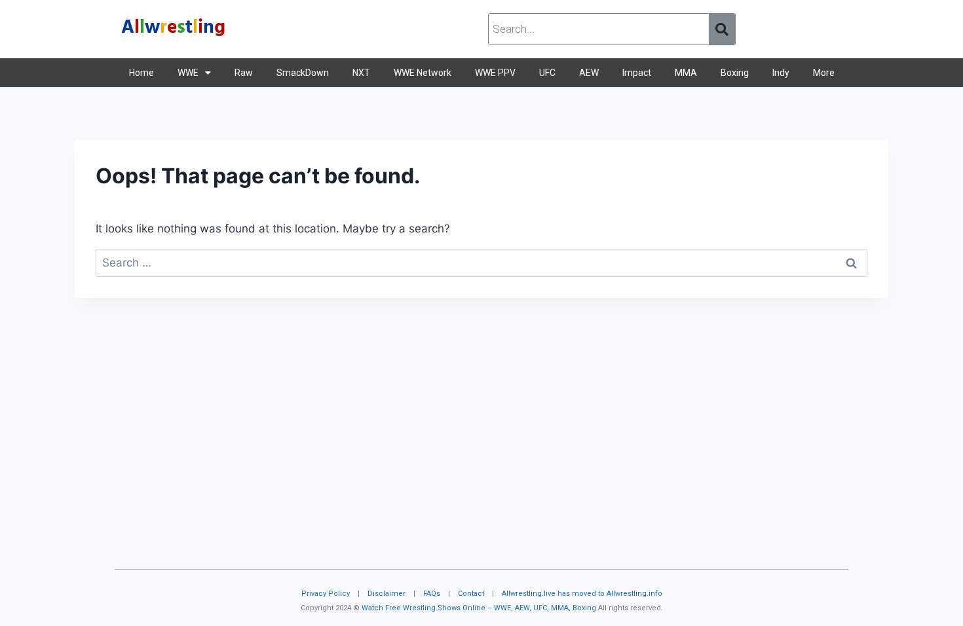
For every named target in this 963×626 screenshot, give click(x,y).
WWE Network (422, 72)
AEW (589, 72)
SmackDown (302, 72)
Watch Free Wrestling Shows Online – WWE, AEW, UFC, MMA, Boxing (479, 608)
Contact (471, 593)
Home (141, 72)
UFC (547, 72)
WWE (188, 72)
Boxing (735, 72)
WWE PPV (495, 72)
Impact (636, 72)
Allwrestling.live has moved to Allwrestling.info (582, 593)
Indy (780, 72)
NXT (361, 72)
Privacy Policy (325, 593)
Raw (244, 72)
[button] (194, 73)
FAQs (431, 593)
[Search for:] (481, 262)
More (824, 72)
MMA (686, 72)
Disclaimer (387, 593)
